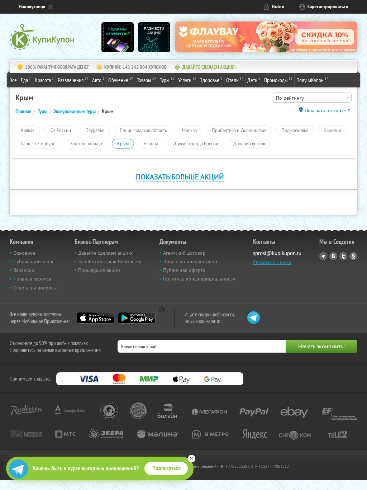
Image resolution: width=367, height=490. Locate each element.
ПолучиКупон (312, 80)
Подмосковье (295, 130)
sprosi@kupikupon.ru (277, 253)
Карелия (332, 130)
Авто (98, 80)
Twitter (343, 256)
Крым (123, 143)
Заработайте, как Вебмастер (110, 261)
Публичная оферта (184, 270)
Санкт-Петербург (38, 143)
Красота (44, 80)
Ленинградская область (143, 130)
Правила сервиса (32, 278)
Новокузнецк (32, 7)
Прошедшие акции (99, 270)
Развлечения (73, 80)
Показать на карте (325, 110)
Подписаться (166, 468)
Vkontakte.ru (333, 256)
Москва (189, 130)
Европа (151, 143)
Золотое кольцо (86, 143)
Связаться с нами (272, 262)
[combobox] (312, 98)
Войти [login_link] (278, 7)
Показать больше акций (180, 176)
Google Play (137, 318)
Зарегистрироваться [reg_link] (327, 7)
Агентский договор (184, 253)
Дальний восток (249, 143)
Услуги (187, 80)
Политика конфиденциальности (199, 278)
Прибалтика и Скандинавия (239, 130)
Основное (24, 253)
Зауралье (95, 130)
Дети (253, 80)
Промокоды (278, 80)
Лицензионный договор (190, 261)
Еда (26, 80)
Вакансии (23, 270)
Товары (146, 80)
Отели (234, 80)
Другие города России (195, 143)
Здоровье (211, 80)
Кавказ (27, 130)
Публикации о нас (33, 261)
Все (13, 80)
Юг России (60, 130)
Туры (167, 80)
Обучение (120, 80)
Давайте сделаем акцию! (105, 253)
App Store (95, 318)
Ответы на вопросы (35, 287)
